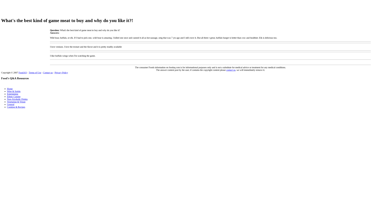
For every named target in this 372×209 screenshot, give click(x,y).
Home (10, 89)
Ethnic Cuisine (13, 96)
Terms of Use (35, 72)
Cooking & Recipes (16, 107)
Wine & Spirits (13, 91)
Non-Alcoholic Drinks (17, 99)
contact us (230, 70)
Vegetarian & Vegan (16, 102)
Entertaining (12, 94)
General (10, 104)
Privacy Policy (61, 72)
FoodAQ (23, 72)
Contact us (48, 72)
